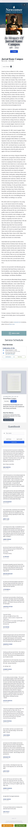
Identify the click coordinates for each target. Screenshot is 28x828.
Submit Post (14, 442)
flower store (12, 324)
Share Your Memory (8, 419)
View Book (6, 401)
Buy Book (14, 401)
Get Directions (8, 356)
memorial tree (17, 322)
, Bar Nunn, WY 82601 (10, 354)
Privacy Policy (10, 822)
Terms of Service (18, 822)
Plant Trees (20, 356)
